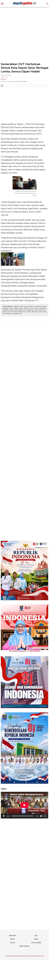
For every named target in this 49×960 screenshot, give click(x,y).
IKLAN (12, 943)
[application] (24, 805)
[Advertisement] (24, 32)
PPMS (36, 939)
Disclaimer (36, 943)
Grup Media (24, 946)
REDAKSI (12, 936)
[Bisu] (41, 816)
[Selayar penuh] (45, 816)
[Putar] (4, 816)
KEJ (36, 936)
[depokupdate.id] (24, 3)
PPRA (12, 939)
